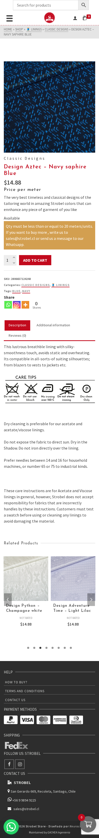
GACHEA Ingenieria (58, 832)
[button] (11, 826)
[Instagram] (17, 305)
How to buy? (16, 682)
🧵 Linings (60, 285)
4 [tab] (46, 647)
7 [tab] (64, 647)
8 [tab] (70, 647)
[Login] (75, 17)
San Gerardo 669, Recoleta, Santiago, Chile (43, 791)
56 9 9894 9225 (25, 800)
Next (91, 599)
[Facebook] (9, 764)
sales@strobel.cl (26, 809)
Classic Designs (35, 285)
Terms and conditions (24, 691)
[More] (25, 305)
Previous (8, 599)
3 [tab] (40, 647)
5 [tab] (52, 647)
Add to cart (35, 260)
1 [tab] (28, 647)
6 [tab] (58, 647)
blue (16, 291)
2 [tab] (34, 647)
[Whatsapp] (8, 305)
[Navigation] (9, 17)
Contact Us (15, 700)
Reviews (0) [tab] (17, 335)
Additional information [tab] (53, 325)
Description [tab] (17, 325)
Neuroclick (77, 826)
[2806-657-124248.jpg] (49, 107)
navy (26, 291)
